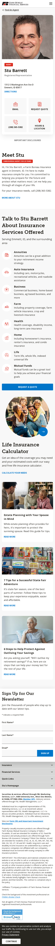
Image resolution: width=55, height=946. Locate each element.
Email (5, 747)
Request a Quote (27, 387)
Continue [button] (11, 941)
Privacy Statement (10, 934)
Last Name (8, 735)
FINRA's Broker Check (11, 897)
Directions (10, 91)
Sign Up (45, 753)
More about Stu (11, 197)
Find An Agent (12, 10)
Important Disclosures (27, 140)
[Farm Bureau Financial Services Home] (15, 3)
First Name (8, 722)
